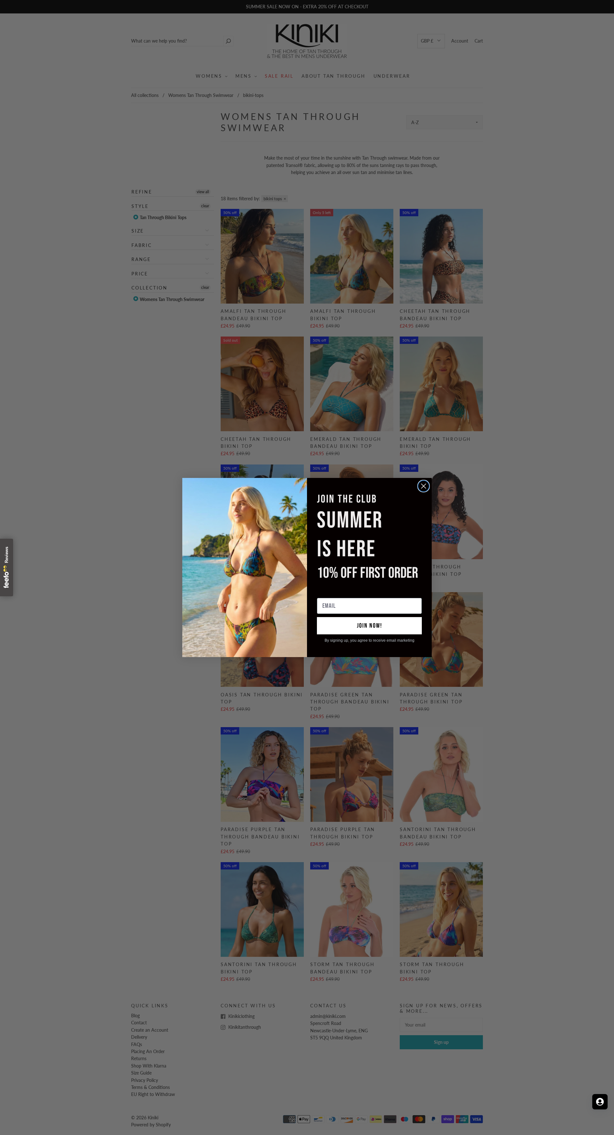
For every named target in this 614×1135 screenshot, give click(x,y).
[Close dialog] (423, 486)
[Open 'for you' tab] (600, 1101)
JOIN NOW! (369, 626)
